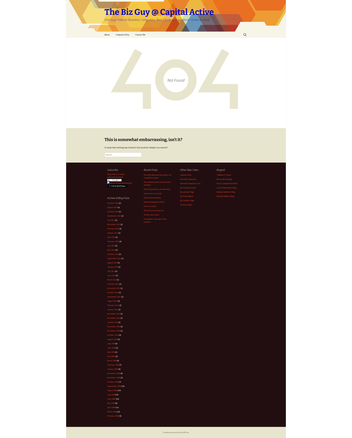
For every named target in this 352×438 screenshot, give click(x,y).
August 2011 (112, 301)
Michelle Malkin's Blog (225, 196)
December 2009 (113, 326)
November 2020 (113, 224)
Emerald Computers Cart (190, 183)
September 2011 (114, 296)
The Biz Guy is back (151, 215)
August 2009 (112, 339)
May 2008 (111, 403)
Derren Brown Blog (224, 179)
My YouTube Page (187, 200)
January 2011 (112, 309)
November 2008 (113, 377)
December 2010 (113, 314)
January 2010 (112, 322)
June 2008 (111, 399)
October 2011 (113, 292)
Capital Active (185, 175)
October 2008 (113, 382)
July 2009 (111, 343)
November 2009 (113, 331)
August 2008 (112, 390)
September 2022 (114, 216)
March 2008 (111, 411)
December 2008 (113, 373)
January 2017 (112, 233)
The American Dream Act (154, 210)
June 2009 (111, 348)
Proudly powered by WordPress (176, 432)
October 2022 (113, 211)
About (107, 34)
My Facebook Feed (188, 187)
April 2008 (111, 407)
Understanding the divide (154, 202)
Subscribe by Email (115, 177)
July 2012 (111, 271)
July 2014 (111, 245)
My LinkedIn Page (187, 192)
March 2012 (111, 279)
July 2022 (111, 220)
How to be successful (152, 193)
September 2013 (114, 258)
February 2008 (113, 416)
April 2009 (111, 356)
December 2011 (113, 288)
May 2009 (111, 352)
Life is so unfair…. (151, 206)
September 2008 (114, 386)
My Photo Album (186, 196)
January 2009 (112, 369)
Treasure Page (186, 204)
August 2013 (112, 262)
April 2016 (111, 237)
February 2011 (113, 305)
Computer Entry (122, 34)
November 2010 (113, 318)
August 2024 (112, 207)
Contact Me (140, 34)
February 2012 (113, 284)
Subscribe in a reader (116, 174)
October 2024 (113, 203)
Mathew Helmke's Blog (226, 192)
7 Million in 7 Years (224, 175)
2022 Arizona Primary (152, 197)
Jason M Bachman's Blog (227, 187)
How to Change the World (227, 183)
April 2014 (111, 250)
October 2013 (113, 254)
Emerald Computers (188, 179)
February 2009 (113, 365)
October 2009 (113, 335)
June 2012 (111, 275)
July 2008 (111, 394)
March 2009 (111, 360)
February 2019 (113, 228)
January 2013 (112, 267)
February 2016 (113, 241)
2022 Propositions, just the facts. (157, 189)
